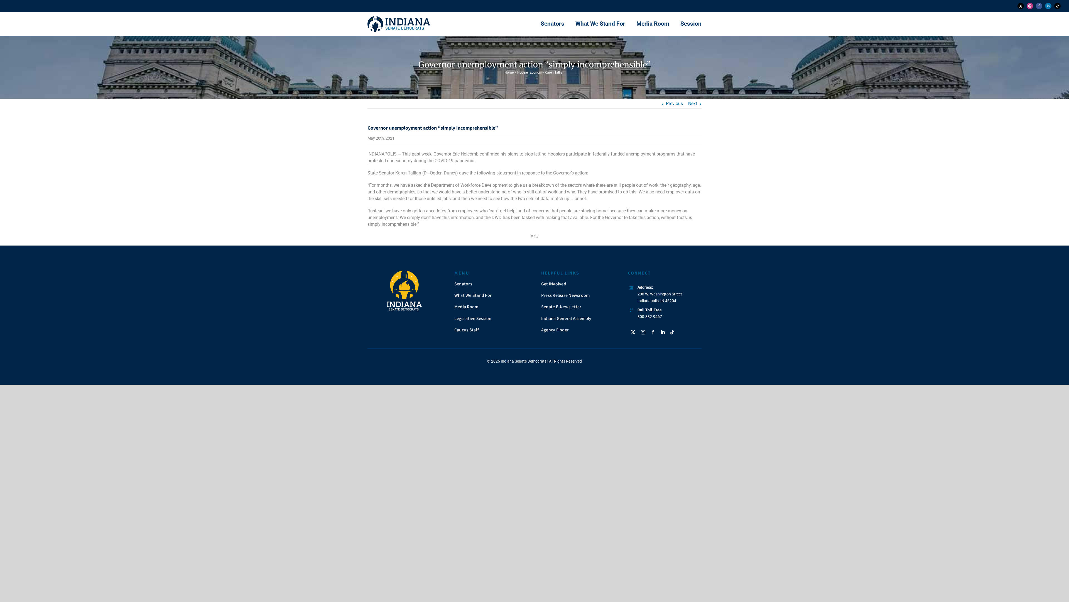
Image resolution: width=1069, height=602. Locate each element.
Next (692, 103)
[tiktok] (1057, 6)
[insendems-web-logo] (398, 18)
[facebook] (1039, 6)
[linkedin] (1048, 6)
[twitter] (1020, 6)
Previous (674, 103)
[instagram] (1030, 6)
